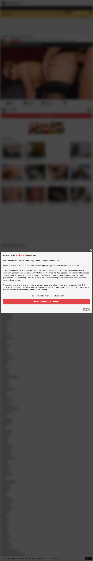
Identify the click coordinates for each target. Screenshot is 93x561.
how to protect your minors (12, 309)
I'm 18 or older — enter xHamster (46, 302)
